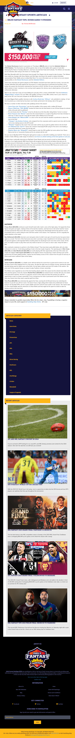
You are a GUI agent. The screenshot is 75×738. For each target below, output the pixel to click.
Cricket (12, 381)
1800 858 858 (55, 733)
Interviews (13, 326)
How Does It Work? (54, 695)
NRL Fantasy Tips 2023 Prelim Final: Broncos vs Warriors (31, 623)
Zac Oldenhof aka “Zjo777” (16, 126)
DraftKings (13, 376)
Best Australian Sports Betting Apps (37, 677)
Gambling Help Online (34, 302)
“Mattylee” (11, 124)
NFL (11, 370)
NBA (11, 354)
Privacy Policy (21, 695)
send (37, 722)
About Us (21, 686)
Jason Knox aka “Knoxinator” (17, 106)
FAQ (21, 692)
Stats (32, 2)
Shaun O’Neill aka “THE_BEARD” (18, 108)
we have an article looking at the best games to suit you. (52, 136)
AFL (11, 343)
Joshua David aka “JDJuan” (41, 99)
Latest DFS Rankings (54, 689)
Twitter (38, 704)
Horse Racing (14, 359)
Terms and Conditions (54, 692)
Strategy (12, 332)
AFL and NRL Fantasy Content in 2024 (23, 439)
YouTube (60, 704)
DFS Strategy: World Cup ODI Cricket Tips (25, 484)
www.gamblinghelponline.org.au (40, 735)
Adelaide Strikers (39, 80)
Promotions (13, 337)
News (11, 321)
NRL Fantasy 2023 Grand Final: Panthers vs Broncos (30, 530)
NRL (11, 348)
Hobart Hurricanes (22, 80)
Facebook (16, 704)
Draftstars (13, 365)
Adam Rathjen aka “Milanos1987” (18, 117)
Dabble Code (37, 679)
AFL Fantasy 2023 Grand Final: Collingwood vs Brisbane (31, 575)
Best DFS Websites (21, 689)
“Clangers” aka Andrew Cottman (18, 121)
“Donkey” (25, 112)
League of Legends (15, 392)
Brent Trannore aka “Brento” (17, 113)
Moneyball (13, 387)
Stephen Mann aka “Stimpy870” (18, 130)
